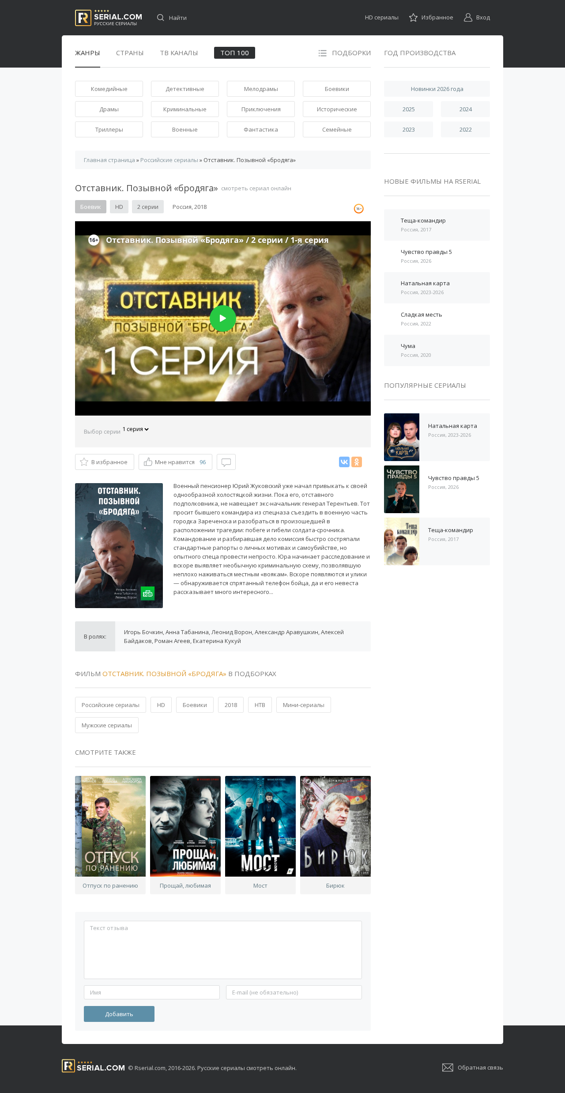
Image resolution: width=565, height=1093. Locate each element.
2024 (466, 109)
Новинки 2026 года (437, 89)
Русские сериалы (108, 18)
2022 (466, 129)
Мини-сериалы (303, 705)
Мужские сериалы (107, 725)
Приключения (261, 109)
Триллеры (109, 129)
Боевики (337, 89)
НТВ (260, 705)
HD (161, 705)
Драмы (109, 109)
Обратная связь (480, 1067)
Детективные (185, 89)
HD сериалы (382, 17)
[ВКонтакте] (344, 462)
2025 (409, 109)
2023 (409, 129)
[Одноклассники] (356, 462)
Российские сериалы (110, 705)
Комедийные (109, 89)
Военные (185, 129)
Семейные (337, 129)
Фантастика (261, 129)
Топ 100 (234, 52)
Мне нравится (180, 462)
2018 (231, 705)
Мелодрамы (261, 89)
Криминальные (185, 109)
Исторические (337, 109)
